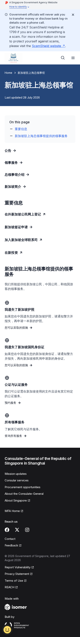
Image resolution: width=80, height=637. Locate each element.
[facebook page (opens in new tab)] (7, 529)
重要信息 (21, 129)
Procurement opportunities (22, 487)
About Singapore (17, 501)
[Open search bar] (63, 58)
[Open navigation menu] (73, 58)
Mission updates (16, 474)
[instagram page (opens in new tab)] (27, 529)
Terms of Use (16, 581)
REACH (11, 587)
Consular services (17, 480)
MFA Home (14, 511)
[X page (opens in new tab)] (17, 529)
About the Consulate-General (24, 494)
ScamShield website (48, 46)
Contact (10, 539)
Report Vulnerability (17, 567)
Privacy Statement (17, 574)
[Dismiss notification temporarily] (73, 14)
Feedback (13, 546)
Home (8, 72)
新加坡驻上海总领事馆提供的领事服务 (41, 136)
